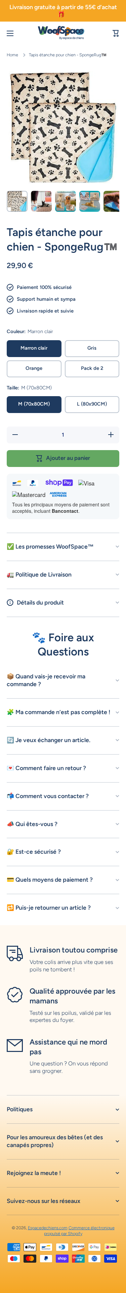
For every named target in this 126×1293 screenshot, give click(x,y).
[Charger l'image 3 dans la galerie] (65, 201)
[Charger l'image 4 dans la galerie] (89, 201)
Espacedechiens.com (48, 1227)
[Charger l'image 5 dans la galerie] (113, 201)
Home (12, 54)
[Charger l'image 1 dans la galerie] (17, 201)
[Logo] (63, 33)
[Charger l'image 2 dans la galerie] (41, 201)
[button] (116, 33)
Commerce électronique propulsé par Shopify (79, 1230)
